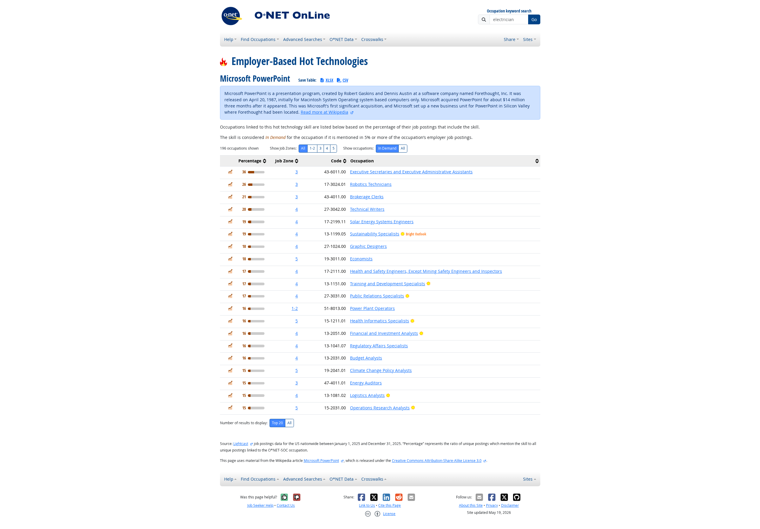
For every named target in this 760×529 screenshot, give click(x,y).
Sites (528, 39)
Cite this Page (389, 505)
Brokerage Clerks (367, 196)
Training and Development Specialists (387, 283)
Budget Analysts (366, 358)
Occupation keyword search (509, 11)
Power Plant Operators (372, 308)
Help (228, 39)
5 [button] (296, 259)
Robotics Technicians (371, 184)
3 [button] (296, 172)
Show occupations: (358, 148)
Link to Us (367, 505)
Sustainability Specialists (374, 234)
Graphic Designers (368, 246)
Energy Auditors (366, 383)
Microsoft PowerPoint (321, 460)
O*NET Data (342, 39)
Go (534, 19)
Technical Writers (367, 209)
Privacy (492, 505)
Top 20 (277, 422)
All (303, 148)
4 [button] (296, 209)
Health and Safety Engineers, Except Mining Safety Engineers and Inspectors (426, 271)
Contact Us (286, 505)
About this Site (471, 505)
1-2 (312, 148)
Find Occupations (258, 39)
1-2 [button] (295, 308)
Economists (361, 259)
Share (509, 39)
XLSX (329, 80)
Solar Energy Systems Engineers (382, 221)
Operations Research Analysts (380, 408)
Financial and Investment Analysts (384, 333)
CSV (345, 80)
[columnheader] (244, 161)
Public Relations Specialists (377, 296)
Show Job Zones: (283, 148)
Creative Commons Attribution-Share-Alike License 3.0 (437, 460)
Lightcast (240, 443)
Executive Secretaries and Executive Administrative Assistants (411, 172)
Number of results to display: (243, 422)
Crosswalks (372, 39)
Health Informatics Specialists (379, 321)
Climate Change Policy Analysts (381, 370)
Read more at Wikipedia (324, 112)
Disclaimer (510, 505)
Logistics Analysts (367, 395)
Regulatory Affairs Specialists (379, 346)
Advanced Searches (302, 39)
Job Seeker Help (260, 505)
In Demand (387, 148)
